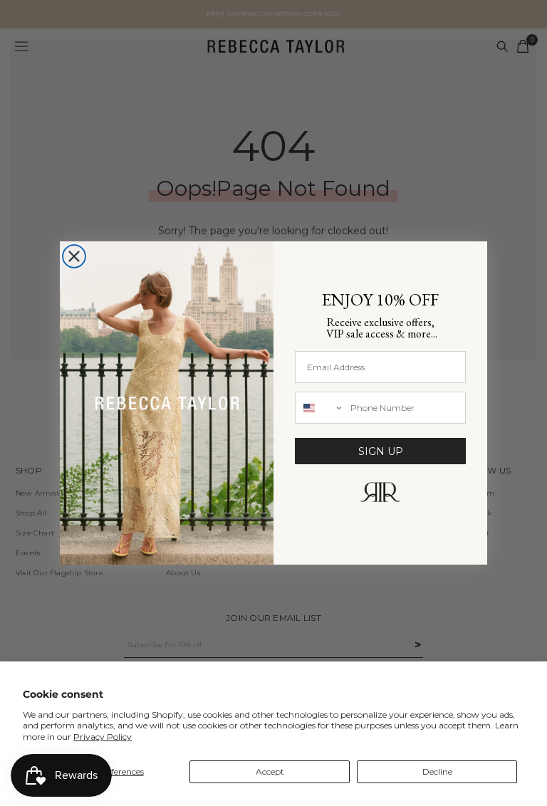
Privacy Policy (102, 736)
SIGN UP (380, 451)
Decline (437, 771)
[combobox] (319, 407)
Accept (270, 771)
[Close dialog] (74, 256)
